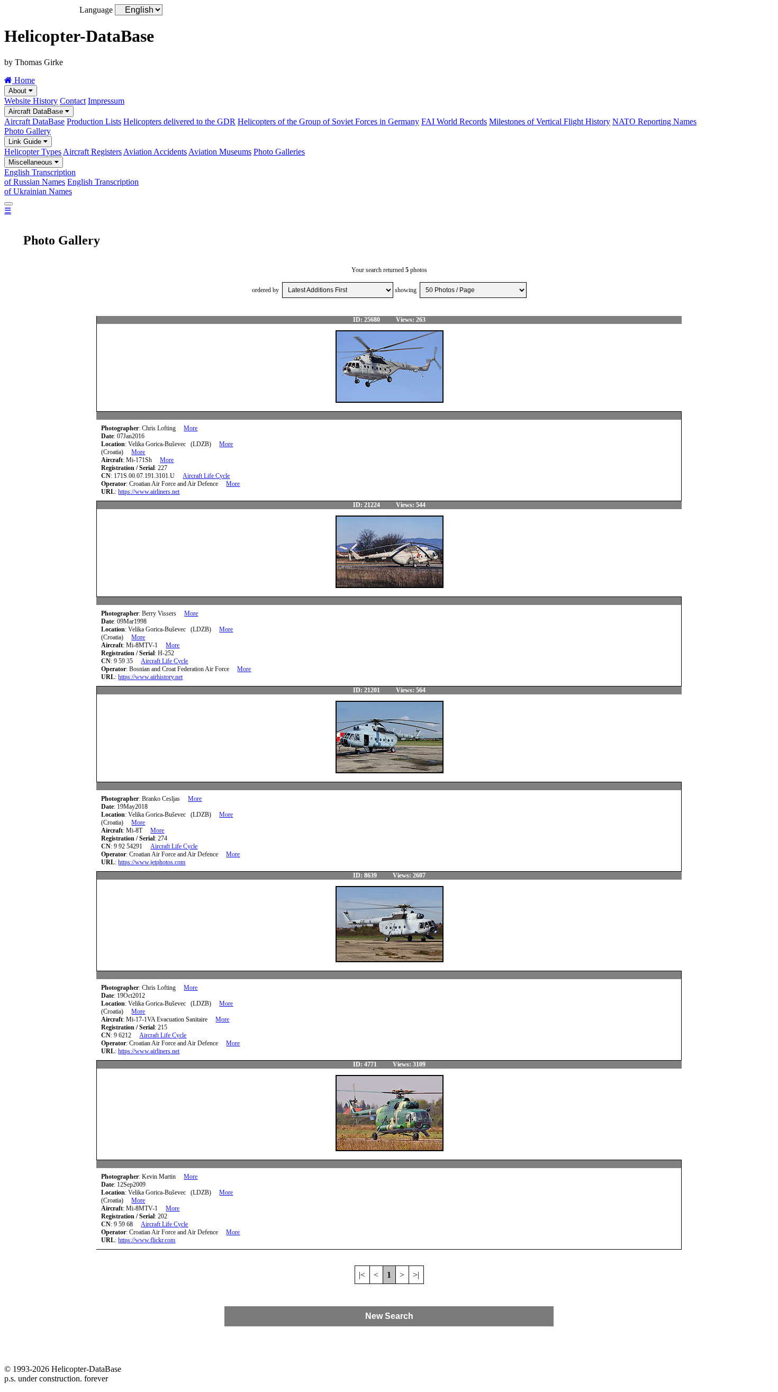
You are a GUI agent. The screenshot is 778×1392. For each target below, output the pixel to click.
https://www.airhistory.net (150, 677)
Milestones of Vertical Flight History (549, 121)
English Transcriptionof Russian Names (40, 177)
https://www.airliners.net (148, 491)
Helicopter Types (32, 151)
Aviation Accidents (155, 151)
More (190, 428)
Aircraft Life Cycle (206, 476)
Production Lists (94, 121)
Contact (73, 100)
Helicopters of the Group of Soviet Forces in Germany (328, 121)
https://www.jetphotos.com (151, 862)
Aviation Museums (219, 151)
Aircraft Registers (92, 151)
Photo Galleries (279, 151)
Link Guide (25, 142)
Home (23, 80)
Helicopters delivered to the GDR (179, 121)
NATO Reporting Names (654, 121)
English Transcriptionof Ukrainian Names (71, 186)
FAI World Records (454, 121)
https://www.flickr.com (146, 1240)
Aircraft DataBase (36, 111)
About (18, 91)
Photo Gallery (27, 130)
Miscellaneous (31, 162)
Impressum (106, 100)
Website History (31, 100)
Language (96, 9)
